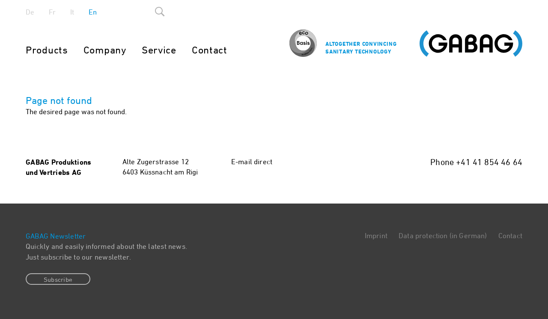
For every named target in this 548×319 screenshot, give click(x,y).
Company (104, 49)
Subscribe (58, 279)
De (30, 12)
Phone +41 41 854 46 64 (476, 162)
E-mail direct (251, 161)
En (93, 12)
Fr (52, 12)
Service (159, 49)
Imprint (376, 235)
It (72, 12)
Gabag (471, 43)
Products (47, 49)
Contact (209, 49)
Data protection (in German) (443, 235)
